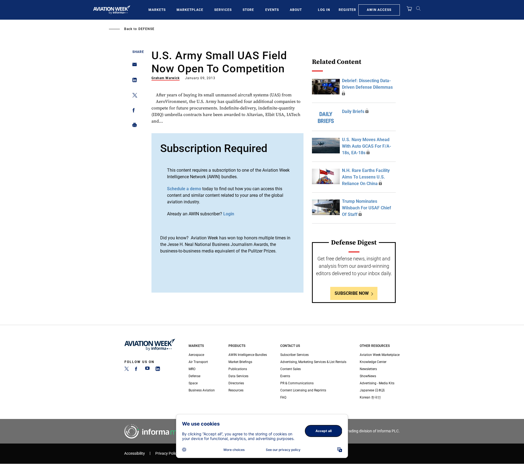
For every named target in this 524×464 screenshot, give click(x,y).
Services (223, 10)
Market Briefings (240, 362)
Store (248, 10)
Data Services (238, 376)
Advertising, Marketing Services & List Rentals (313, 362)
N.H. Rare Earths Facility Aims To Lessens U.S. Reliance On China (366, 177)
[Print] (133, 126)
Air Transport (198, 362)
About (296, 10)
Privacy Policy (167, 453)
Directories (236, 383)
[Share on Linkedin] (133, 81)
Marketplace (190, 10)
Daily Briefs (353, 111)
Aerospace (196, 355)
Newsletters (368, 369)
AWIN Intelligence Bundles (247, 355)
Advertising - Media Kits (377, 383)
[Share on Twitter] (133, 96)
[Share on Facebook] (133, 111)
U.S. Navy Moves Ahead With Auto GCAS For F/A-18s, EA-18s (366, 146)
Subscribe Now (352, 293)
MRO (192, 369)
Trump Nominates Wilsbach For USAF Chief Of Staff (366, 208)
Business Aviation (202, 390)
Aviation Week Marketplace (380, 355)
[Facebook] (137, 370)
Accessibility (134, 453)
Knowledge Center (373, 362)
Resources (235, 390)
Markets (157, 10)
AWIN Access (379, 10)
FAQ (283, 397)
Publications (237, 369)
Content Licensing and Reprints (303, 390)
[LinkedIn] (158, 370)
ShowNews (368, 376)
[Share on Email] (133, 66)
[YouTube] (147, 370)
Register (347, 10)
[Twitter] (126, 370)
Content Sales (290, 369)
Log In (324, 10)
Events (272, 10)
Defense (146, 29)
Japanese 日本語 (372, 390)
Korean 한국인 (370, 397)
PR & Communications (297, 383)
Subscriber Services (294, 355)
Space (193, 383)
